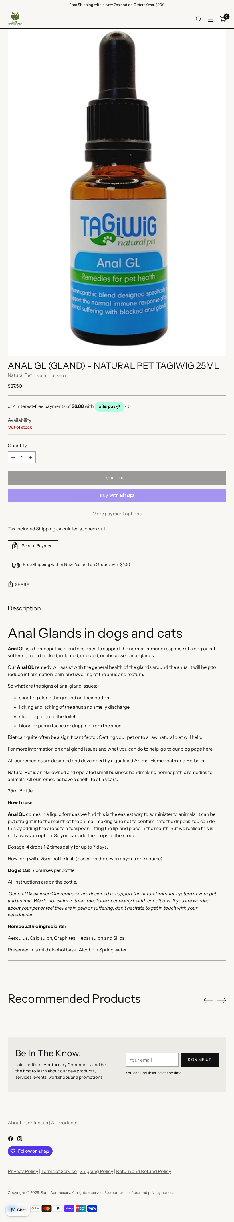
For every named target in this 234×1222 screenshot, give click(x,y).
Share (22, 584)
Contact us (36, 1122)
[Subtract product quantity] (13, 457)
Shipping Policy (96, 1171)
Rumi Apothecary (55, 1192)
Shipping (45, 529)
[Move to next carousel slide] (221, 1000)
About (14, 1122)
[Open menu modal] (211, 19)
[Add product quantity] (30, 457)
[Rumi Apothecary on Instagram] (20, 1139)
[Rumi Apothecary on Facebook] (11, 1139)
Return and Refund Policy (143, 1171)
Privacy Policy (23, 1171)
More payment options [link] (117, 513)
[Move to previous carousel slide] (208, 1000)
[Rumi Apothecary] (15, 19)
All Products (64, 1122)
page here (201, 749)
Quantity (17, 445)
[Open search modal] (199, 19)
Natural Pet (20, 375)
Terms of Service (59, 1171)
